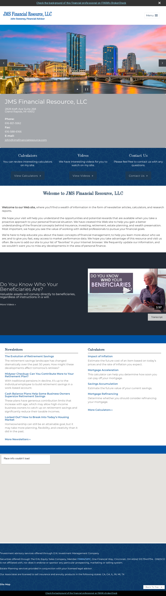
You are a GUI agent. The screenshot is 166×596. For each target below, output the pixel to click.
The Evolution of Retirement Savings (29, 356)
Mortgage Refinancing (103, 393)
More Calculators (100, 409)
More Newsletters (18, 439)
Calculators (96, 349)
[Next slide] (162, 63)
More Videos (8, 304)
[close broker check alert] (159, 3)
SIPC (88, 559)
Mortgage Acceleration (103, 370)
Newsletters (14, 349)
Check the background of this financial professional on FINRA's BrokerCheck (81, 3)
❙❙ (87, 89)
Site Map (5, 584)
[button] (152, 15)
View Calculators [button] (26, 175)
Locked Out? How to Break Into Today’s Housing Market (37, 418)
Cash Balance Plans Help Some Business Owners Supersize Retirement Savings (37, 395)
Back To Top (152, 587)
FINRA (81, 559)
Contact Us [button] (137, 175)
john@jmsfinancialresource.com (26, 140)
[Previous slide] (3, 63)
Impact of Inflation (100, 356)
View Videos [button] (81, 175)
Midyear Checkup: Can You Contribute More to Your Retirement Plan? (39, 375)
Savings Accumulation (103, 383)
